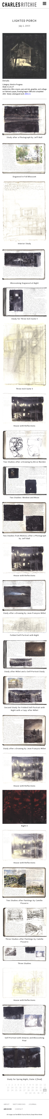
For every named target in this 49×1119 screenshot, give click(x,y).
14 (12, 1087)
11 (41, 1084)
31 (41, 1090)
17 (24, 1087)
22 (45, 1087)
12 (45, 1084)
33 (26, 1093)
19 (32, 1087)
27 (24, 1090)
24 (12, 1090)
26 (20, 1090)
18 (28, 1087)
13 (8, 1087)
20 (37, 1087)
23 (8, 1090)
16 (20, 1087)
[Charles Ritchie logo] (19, 6)
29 (32, 1090)
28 (28, 1090)
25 (16, 1090)
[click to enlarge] (24, 56)
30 (37, 1090)
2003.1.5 (27, 94)
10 (37, 1084)
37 (42, 1093)
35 (34, 1093)
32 (45, 1090)
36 (38, 1093)
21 (41, 1087)
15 (16, 1087)
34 (30, 1093)
